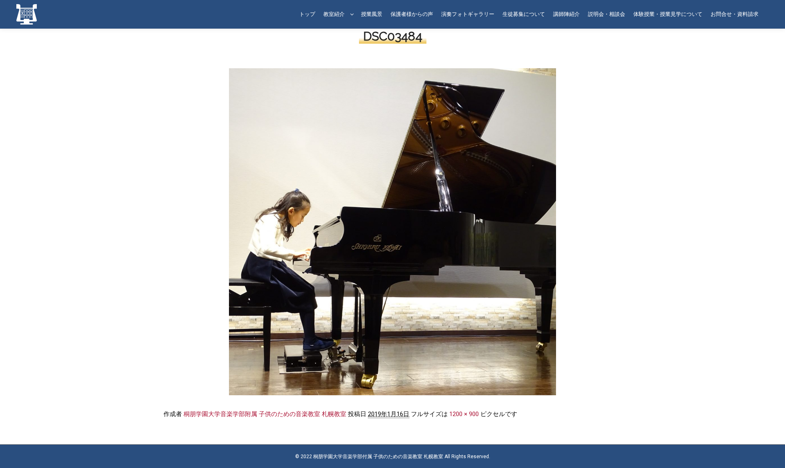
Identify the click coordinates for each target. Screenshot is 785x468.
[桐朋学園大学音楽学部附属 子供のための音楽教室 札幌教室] (26, 14)
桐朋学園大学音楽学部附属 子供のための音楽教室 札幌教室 (265, 414)
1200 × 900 (464, 414)
